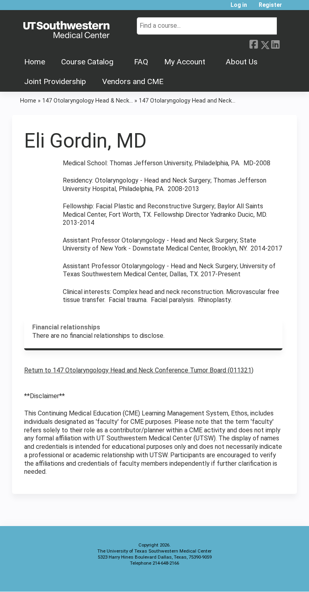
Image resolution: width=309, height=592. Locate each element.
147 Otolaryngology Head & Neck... (87, 100)
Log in (239, 5)
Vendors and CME (132, 81)
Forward (286, 43)
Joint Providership (55, 81)
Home (34, 61)
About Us (242, 61)
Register (270, 5)
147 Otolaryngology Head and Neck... (187, 100)
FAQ (141, 61)
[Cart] (290, 8)
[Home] (66, 30)
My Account (184, 61)
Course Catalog (87, 61)
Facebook (253, 43)
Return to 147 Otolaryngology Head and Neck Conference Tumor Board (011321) (138, 370)
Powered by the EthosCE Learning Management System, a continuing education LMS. (268, 578)
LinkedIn (275, 43)
